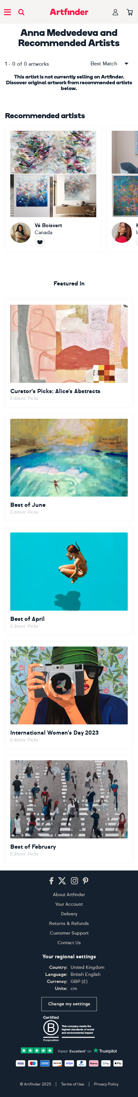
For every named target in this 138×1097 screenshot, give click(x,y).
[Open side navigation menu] (7, 12)
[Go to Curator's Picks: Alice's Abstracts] (69, 353)
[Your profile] (115, 12)
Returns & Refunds (69, 923)
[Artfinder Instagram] (74, 881)
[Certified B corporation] (69, 1029)
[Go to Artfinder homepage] (69, 12)
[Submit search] (21, 12)
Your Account (69, 904)
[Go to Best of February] (69, 809)
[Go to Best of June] (69, 467)
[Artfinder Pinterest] (86, 881)
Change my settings (69, 1004)
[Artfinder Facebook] (51, 881)
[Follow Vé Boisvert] (40, 242)
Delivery (69, 914)
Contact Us (69, 942)
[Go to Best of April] (69, 581)
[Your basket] (130, 12)
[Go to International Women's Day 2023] (69, 695)
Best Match (104, 64)
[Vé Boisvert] (53, 189)
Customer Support (69, 933)
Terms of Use (72, 1084)
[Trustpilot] (69, 1050)
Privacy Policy (106, 1084)
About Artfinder (69, 894)
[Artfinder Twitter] (62, 881)
